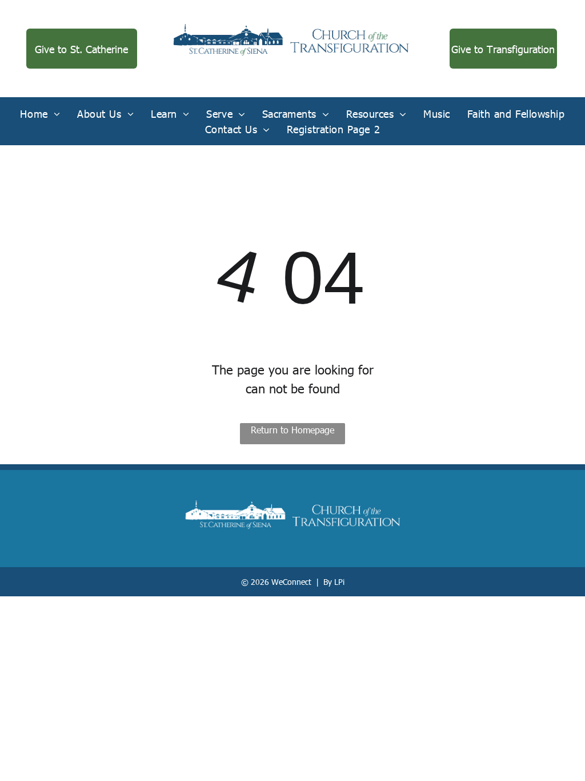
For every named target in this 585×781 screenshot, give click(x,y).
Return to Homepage (292, 430)
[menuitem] (40, 113)
